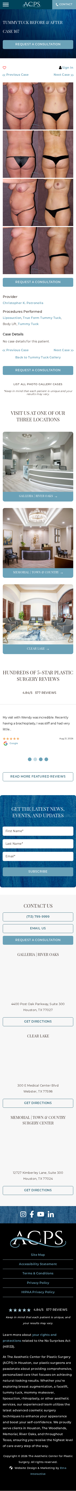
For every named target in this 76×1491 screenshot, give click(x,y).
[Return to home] (38, 1239)
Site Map (38, 1255)
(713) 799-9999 (38, 916)
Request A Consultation (38, 940)
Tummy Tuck (28, 324)
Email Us (38, 928)
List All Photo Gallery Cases (37, 384)
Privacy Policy (38, 1283)
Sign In (67, 67)
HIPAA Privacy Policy (38, 1292)
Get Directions (38, 1021)
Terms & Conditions (38, 1273)
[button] (18, 75)
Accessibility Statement (38, 1264)
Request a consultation (38, 44)
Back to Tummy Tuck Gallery (38, 357)
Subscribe (38, 871)
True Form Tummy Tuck (42, 318)
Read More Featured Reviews (38, 776)
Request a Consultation (38, 282)
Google (14, 743)
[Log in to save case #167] (4, 67)
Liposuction (12, 318)
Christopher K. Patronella (23, 303)
